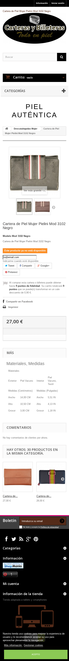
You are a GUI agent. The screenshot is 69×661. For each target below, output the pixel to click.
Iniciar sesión (58, 3)
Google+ (44, 265)
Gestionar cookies (33, 645)
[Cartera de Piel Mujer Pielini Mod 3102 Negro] (24, 207)
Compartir (26, 265)
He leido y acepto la (31, 527)
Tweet (10, 265)
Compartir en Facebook (19, 301)
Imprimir (13, 307)
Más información (13, 645)
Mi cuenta (11, 583)
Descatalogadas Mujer (25, 128)
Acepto (36, 654)
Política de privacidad (49, 527)
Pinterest (12, 272)
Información (42, 3)
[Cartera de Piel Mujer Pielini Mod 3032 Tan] (18, 477)
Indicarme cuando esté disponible (20, 261)
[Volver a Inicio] (6, 129)
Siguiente (53, 207)
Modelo (7, 236)
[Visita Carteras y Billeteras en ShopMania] (13, 565)
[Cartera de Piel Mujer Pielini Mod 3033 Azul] (51, 477)
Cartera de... (10, 496)
